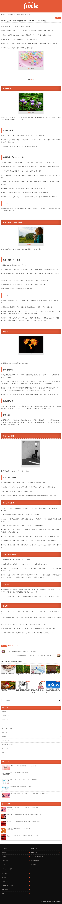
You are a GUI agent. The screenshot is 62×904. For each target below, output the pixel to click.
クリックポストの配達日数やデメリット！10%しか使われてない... (23, 821)
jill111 (29, 68)
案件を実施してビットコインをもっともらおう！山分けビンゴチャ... (24, 807)
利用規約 (33, 864)
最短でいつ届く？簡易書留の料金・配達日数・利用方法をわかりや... (24, 814)
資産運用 (4, 711)
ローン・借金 (5, 748)
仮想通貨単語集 (35, 860)
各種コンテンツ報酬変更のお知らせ (19, 772)
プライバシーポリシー (37, 856)
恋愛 (10, 645)
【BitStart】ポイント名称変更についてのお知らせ (23, 766)
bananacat (10, 822)
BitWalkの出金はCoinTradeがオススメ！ (20, 786)
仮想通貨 (4, 736)
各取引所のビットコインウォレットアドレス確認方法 (23, 779)
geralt (29, 353)
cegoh (29, 112)
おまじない (16, 645)
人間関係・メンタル (7, 715)
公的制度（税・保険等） (8, 744)
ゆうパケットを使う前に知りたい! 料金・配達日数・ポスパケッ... (23, 835)
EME (29, 466)
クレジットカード (6, 740)
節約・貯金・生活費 (7, 728)
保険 (3, 752)
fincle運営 (11, 809)
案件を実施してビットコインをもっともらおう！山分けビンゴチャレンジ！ (29, 793)
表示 (32, 79)
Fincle (50, 901)
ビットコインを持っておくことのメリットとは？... (19, 828)
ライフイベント (6, 720)
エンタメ (5, 645)
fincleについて (35, 852)
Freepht (29, 244)
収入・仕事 (4, 732)
